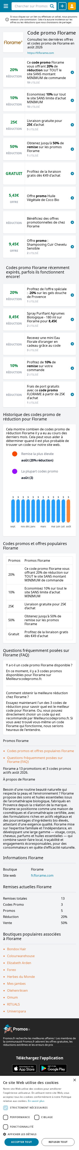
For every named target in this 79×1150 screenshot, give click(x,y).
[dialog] (39, 1113)
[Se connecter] (72, 6)
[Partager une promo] (62, 6)
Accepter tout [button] (21, 1142)
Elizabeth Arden (19, 963)
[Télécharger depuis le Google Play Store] (53, 1068)
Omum (12, 997)
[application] (39, 507)
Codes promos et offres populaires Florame (40, 751)
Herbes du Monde (21, 976)
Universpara (16, 1011)
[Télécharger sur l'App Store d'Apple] (24, 1068)
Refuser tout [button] (58, 1142)
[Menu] (6, 6)
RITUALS (13, 1004)
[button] (39, 1134)
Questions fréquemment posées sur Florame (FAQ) (35, 760)
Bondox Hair (16, 949)
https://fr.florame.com (40, 52)
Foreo (11, 970)
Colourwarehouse (21, 956)
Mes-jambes (16, 983)
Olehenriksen (17, 990)
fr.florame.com (42, 875)
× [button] (74, 1080)
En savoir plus (36, 1101)
